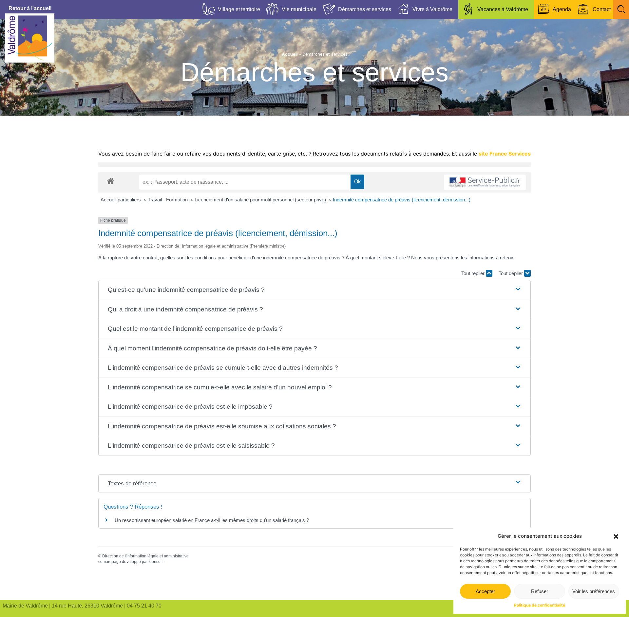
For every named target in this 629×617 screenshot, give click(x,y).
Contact (602, 9)
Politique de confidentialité (539, 605)
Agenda (562, 9)
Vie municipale (299, 9)
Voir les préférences (593, 591)
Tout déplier (511, 273)
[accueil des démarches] (110, 181)
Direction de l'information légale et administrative (145, 556)
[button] (616, 536)
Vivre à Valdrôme (432, 9)
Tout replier (473, 273)
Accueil (289, 54)
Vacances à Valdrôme (502, 9)
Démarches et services (364, 9)
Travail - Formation (168, 199)
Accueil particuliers (121, 199)
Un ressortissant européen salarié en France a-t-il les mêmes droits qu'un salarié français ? (212, 520)
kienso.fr (156, 561)
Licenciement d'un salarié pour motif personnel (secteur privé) (261, 199)
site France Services (505, 153)
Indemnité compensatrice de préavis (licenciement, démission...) (401, 199)
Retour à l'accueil (30, 8)
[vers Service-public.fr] (485, 183)
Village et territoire (239, 9)
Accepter (485, 591)
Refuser (539, 591)
